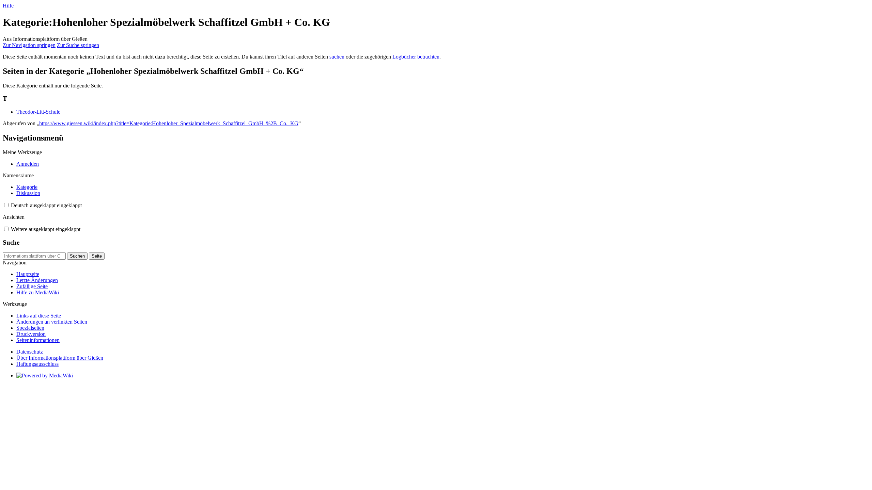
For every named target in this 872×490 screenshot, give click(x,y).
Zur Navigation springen (29, 45)
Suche (11, 242)
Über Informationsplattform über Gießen (59, 358)
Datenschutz (29, 352)
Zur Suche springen (78, 45)
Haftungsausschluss (37, 364)
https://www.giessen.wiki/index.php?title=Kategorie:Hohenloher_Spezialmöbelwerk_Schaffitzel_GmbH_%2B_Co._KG (168, 123)
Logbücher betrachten (415, 57)
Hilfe (8, 6)
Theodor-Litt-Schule (38, 112)
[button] (6, 205)
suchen (336, 57)
